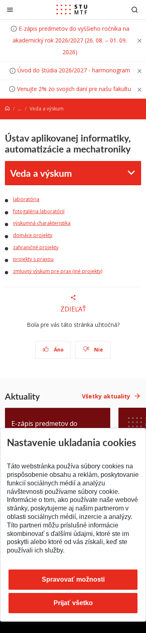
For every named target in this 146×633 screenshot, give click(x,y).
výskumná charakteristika (42, 223)
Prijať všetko (73, 602)
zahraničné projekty (35, 247)
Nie (98, 349)
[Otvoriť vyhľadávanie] (134, 9)
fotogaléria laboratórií (38, 211)
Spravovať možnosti (73, 579)
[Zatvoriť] (10, 9)
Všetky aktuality (106, 396)
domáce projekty (32, 235)
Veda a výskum (41, 173)
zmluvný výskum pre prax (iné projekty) (57, 271)
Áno (58, 349)
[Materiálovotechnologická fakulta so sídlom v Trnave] (71, 9)
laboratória (26, 199)
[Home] (7, 108)
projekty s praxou (33, 259)
